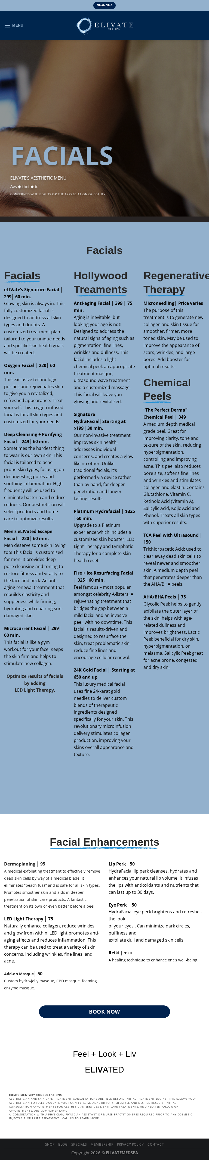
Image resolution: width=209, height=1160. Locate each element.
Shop (49, 1144)
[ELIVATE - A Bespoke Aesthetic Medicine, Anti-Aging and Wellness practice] (104, 25)
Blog (62, 1144)
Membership (102, 1144)
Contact (155, 1144)
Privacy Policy (130, 1144)
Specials (79, 1144)
